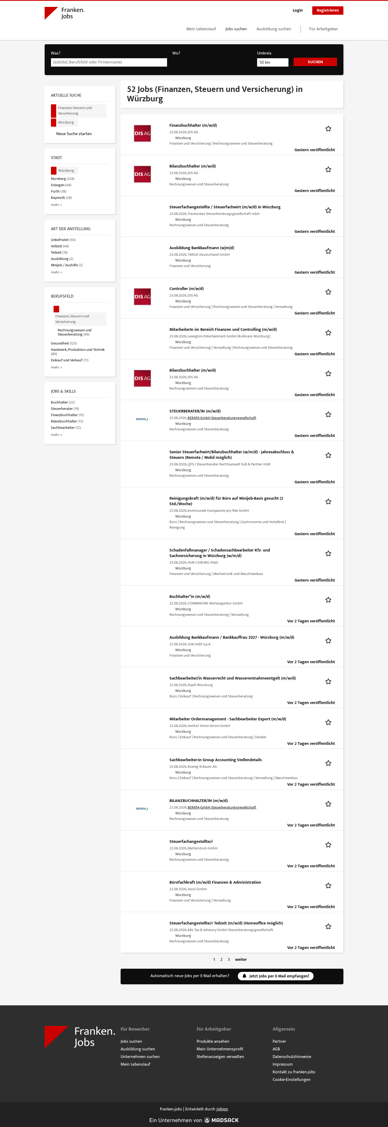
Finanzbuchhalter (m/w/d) (193, 125)
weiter (241, 959)
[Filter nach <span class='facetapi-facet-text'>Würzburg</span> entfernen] (53, 123)
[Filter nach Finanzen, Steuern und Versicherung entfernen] (56, 309)
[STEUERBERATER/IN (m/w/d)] (142, 419)
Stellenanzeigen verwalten (220, 1056)
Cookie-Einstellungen (292, 1079)
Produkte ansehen (213, 1041)
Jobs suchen (236, 29)
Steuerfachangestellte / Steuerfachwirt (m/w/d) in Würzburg (225, 207)
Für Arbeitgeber (323, 29)
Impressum (283, 1064)
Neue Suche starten (74, 134)
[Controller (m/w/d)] (142, 296)
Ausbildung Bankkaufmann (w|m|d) (201, 248)
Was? (55, 53)
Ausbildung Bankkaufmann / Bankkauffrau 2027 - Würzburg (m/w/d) (231, 637)
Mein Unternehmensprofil (220, 1049)
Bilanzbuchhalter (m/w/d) (192, 166)
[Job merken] (330, 128)
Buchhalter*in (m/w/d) (189, 596)
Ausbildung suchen (274, 29)
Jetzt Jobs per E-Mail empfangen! (279, 976)
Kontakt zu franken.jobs (294, 1072)
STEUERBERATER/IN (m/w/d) (195, 411)
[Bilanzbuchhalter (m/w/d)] (142, 174)
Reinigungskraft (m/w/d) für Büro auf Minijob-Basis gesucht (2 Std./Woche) (226, 501)
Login (298, 10)
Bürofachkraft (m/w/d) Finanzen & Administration (215, 882)
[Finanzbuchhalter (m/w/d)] (142, 133)
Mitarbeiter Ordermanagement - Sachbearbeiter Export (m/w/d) (227, 719)
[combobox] (109, 62)
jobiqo (222, 1109)
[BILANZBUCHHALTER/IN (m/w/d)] (142, 808)
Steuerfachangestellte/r (191, 841)
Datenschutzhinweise (292, 1056)
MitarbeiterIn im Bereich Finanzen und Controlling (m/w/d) (223, 329)
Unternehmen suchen (140, 1056)
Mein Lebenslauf (201, 29)
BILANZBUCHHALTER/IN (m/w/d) (198, 800)
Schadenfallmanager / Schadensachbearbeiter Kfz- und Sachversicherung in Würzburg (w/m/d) (219, 553)
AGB (276, 1049)
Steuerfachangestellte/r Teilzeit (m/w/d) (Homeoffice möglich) (226, 923)
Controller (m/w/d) (186, 288)
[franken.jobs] (64, 14)
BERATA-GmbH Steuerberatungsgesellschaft (222, 418)
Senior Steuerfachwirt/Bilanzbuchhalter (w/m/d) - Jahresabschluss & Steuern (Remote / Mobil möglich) (231, 455)
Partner (279, 1041)
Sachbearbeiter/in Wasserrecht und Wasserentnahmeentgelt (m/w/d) (232, 678)
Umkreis (264, 53)
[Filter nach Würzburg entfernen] (54, 171)
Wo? (176, 53)
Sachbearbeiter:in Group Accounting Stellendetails (215, 760)
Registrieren (328, 10)
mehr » (56, 205)
